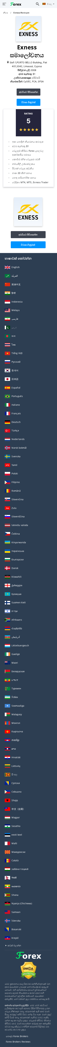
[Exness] (28, 225)
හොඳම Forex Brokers (17, 1036)
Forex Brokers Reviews (18, 1041)
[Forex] (28, 958)
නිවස (5, 13)
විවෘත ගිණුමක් (28, 102)
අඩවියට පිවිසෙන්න (28, 92)
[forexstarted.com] (15, 3)
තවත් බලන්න (14, 945)
